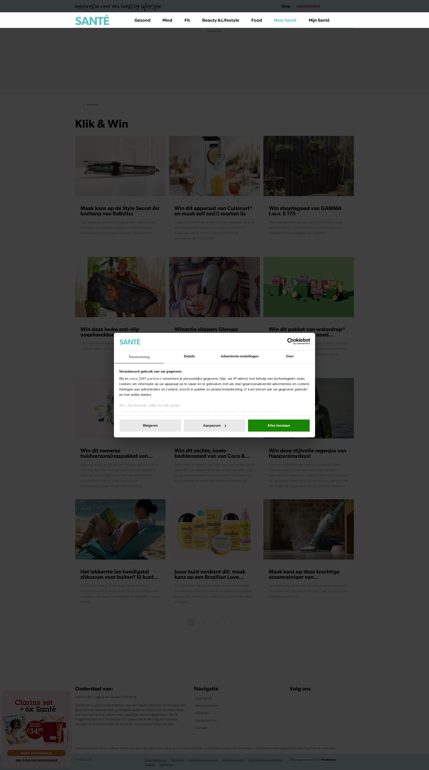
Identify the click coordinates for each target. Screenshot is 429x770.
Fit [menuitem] (187, 20)
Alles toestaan (278, 425)
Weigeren (150, 425)
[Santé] (92, 19)
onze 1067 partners (145, 378)
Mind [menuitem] (167, 20)
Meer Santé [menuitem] (285, 20)
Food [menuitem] (256, 20)
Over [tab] (290, 356)
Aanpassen (212, 425)
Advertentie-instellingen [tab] (240, 356)
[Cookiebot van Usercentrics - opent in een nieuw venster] (290, 341)
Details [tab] (189, 356)
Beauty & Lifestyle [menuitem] (220, 20)
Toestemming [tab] (139, 357)
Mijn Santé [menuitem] (319, 20)
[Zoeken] (350, 20)
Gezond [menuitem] (142, 20)
